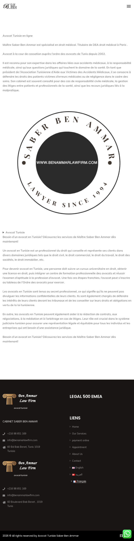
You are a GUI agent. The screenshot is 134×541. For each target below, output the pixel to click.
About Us (77, 454)
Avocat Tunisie (15, 232)
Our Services (79, 433)
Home (75, 426)
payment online (80, 440)
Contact (76, 460)
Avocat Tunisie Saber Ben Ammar (58, 536)
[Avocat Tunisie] (10, 5)
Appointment (79, 447)
